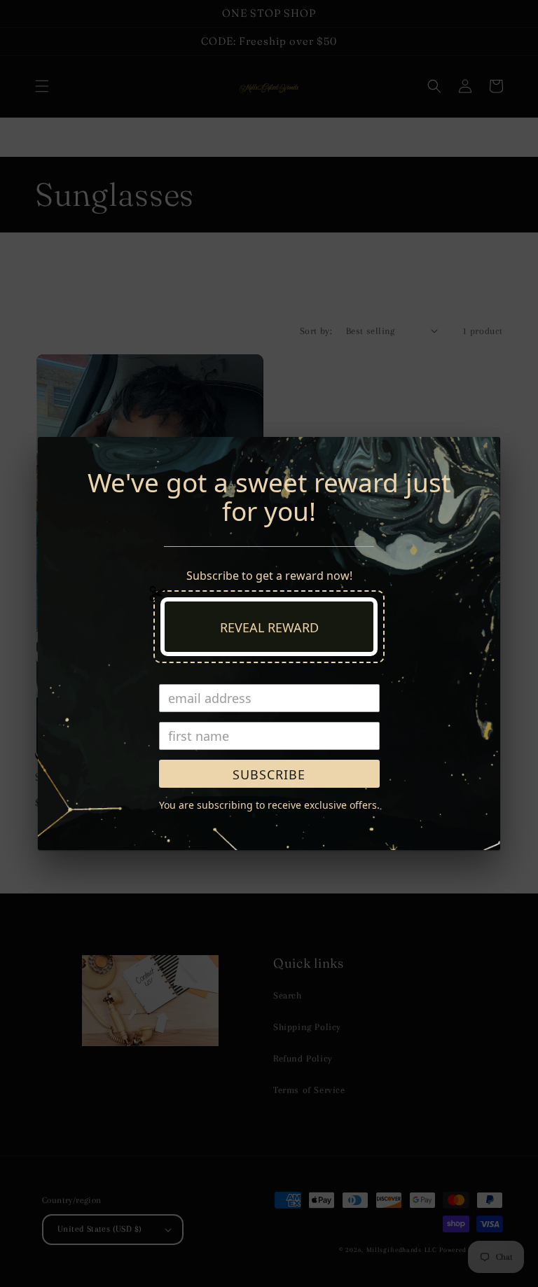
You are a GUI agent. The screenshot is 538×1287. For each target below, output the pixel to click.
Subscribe (269, 774)
